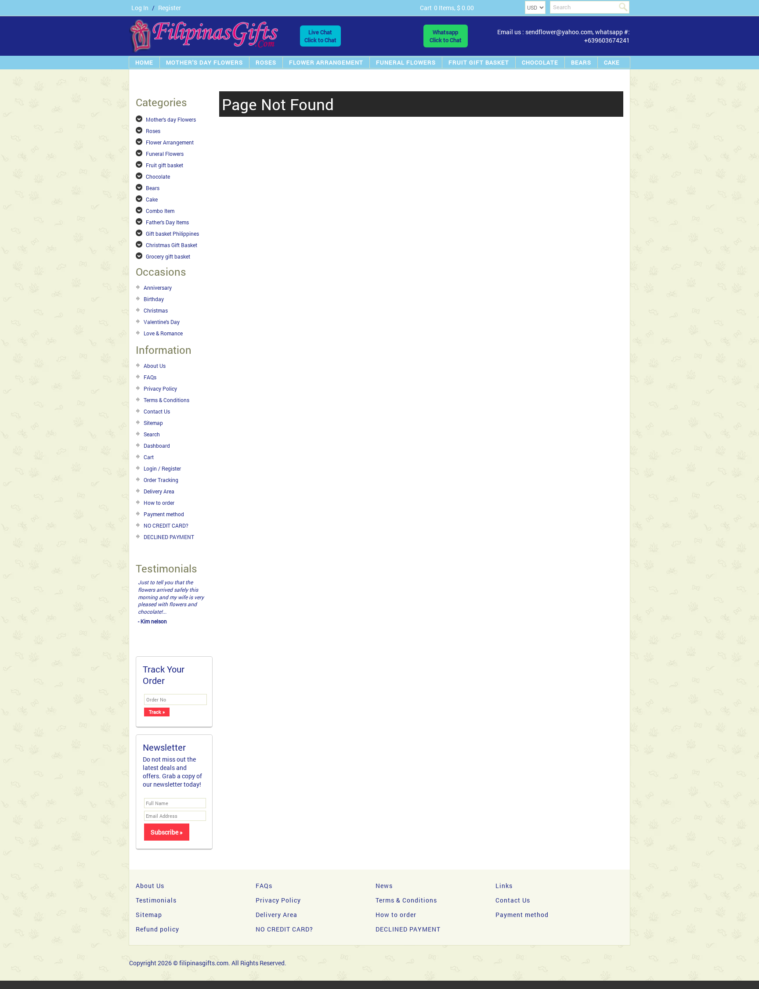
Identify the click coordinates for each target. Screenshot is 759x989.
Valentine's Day (162, 321)
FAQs (150, 377)
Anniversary (158, 287)
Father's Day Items (167, 222)
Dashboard (157, 445)
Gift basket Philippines (172, 233)
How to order (159, 502)
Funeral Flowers (406, 62)
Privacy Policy (160, 388)
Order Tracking (161, 479)
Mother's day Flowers (204, 62)
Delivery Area (159, 491)
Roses (266, 62)
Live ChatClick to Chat (320, 36)
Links (504, 878)
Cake (612, 62)
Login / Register (162, 468)
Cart (149, 456)
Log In (139, 8)
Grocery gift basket (168, 256)
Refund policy (157, 921)
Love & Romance (163, 333)
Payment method (164, 514)
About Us (155, 365)
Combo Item (160, 210)
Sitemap (153, 422)
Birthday (154, 298)
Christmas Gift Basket (171, 244)
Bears (581, 62)
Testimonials (156, 892)
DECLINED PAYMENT (169, 536)
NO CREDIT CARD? (166, 525)
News (384, 878)
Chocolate (540, 62)
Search (152, 434)
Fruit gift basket (478, 62)
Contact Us (157, 411)
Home (144, 62)
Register (169, 8)
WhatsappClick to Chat (446, 36)
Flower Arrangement (326, 62)
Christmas (156, 310)
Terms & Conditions (166, 399)
